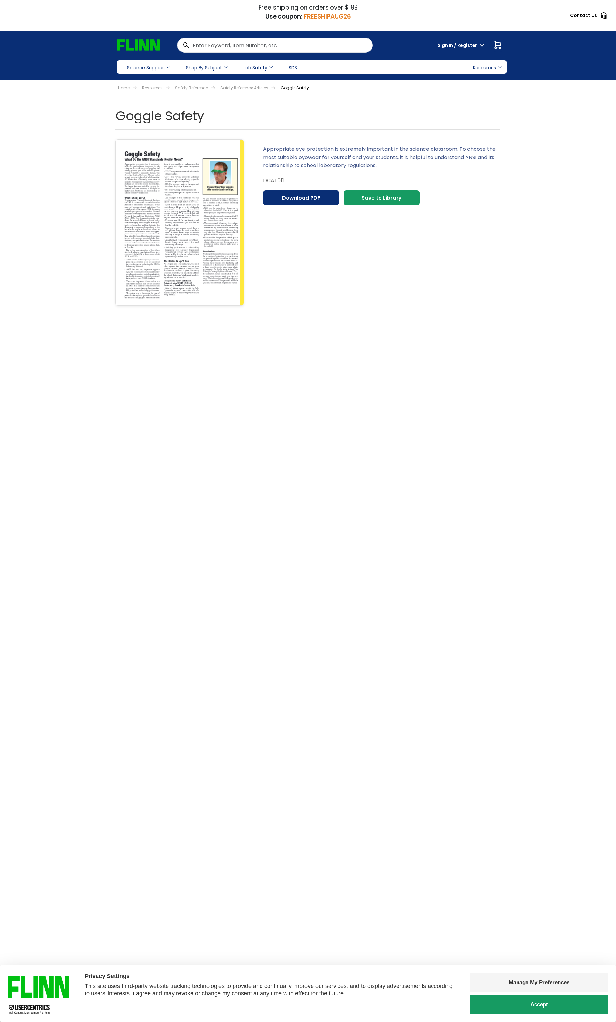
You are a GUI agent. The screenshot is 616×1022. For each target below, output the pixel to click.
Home (124, 87)
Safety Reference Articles (244, 87)
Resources (152, 87)
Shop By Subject (204, 67)
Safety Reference (191, 87)
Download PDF (301, 197)
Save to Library (382, 197)
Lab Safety (255, 67)
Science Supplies (146, 67)
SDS (293, 67)
